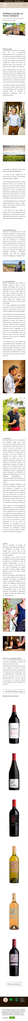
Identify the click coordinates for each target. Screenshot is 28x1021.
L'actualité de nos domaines (9, 20)
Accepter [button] (12, 1017)
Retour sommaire (14, 984)
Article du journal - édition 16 (17, 18)
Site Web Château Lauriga (14, 691)
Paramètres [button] (5, 1017)
